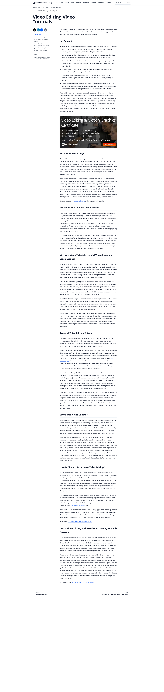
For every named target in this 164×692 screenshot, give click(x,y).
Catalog (108, 2)
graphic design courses (77, 505)
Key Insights (37, 34)
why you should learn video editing (82, 582)
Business (78, 2)
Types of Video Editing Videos (41, 48)
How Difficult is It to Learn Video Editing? (42, 53)
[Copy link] (45, 29)
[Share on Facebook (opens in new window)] (41, 29)
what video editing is (78, 201)
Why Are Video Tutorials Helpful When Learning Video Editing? (42, 44)
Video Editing (40, 7)
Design (67, 2)
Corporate (101, 2)
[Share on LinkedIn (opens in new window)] (38, 29)
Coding (61, 2)
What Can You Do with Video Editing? (41, 40)
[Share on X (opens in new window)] (34, 29)
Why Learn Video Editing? (40, 50)
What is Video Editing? (39, 37)
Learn (34, 7)
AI (56, 2)
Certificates (86, 2)
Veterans (93, 2)
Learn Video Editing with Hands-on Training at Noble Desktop (42, 57)
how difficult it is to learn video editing (80, 522)
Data (72, 2)
